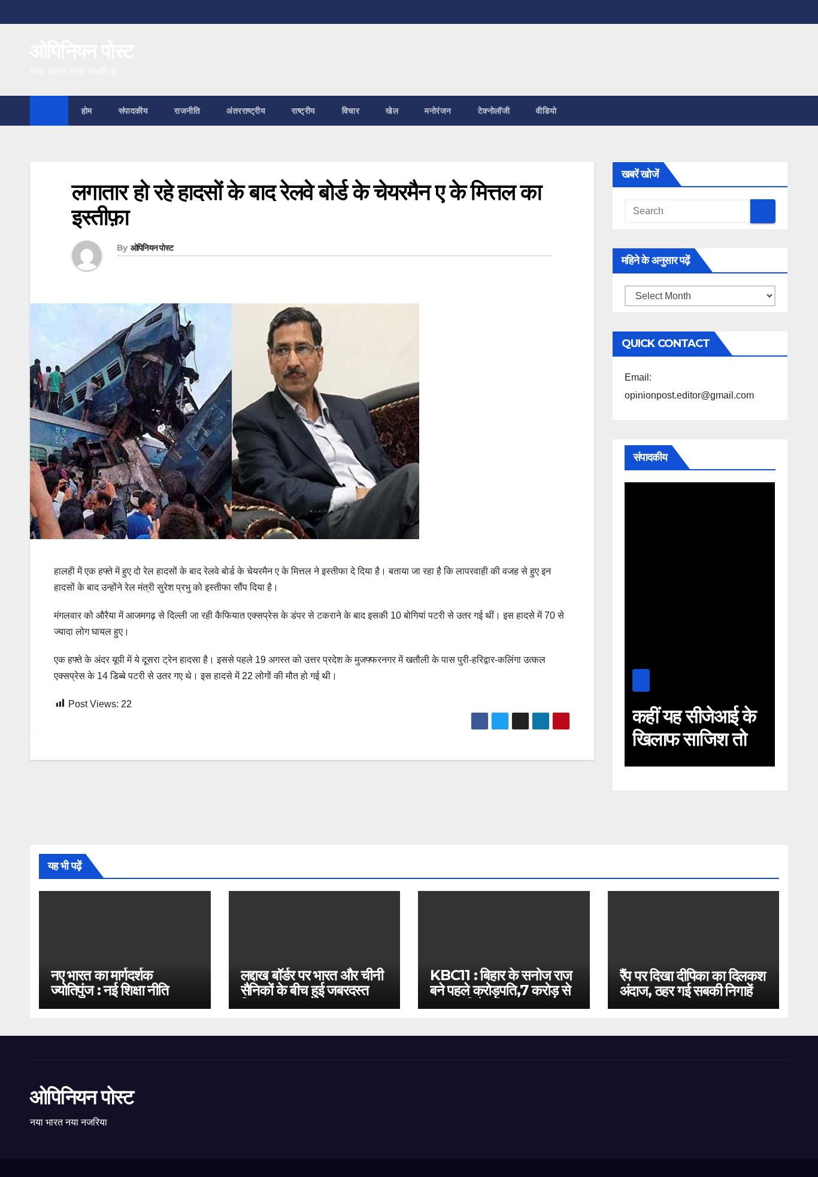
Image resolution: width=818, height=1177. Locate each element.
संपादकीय (134, 110)
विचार (351, 110)
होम (86, 110)
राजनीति (187, 110)
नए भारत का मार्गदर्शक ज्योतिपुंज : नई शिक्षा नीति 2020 (110, 990)
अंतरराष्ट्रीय (245, 110)
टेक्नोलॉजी (494, 110)
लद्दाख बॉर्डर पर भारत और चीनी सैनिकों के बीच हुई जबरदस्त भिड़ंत (312, 990)
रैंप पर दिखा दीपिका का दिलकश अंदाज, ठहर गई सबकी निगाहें (693, 983)
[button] (779, 110)
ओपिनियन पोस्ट (82, 50)
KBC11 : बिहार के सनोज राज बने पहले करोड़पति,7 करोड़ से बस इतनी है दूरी (501, 990)
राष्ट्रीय (304, 110)
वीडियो (546, 110)
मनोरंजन (438, 110)
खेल (392, 110)
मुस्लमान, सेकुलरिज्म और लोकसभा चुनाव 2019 (706, 739)
